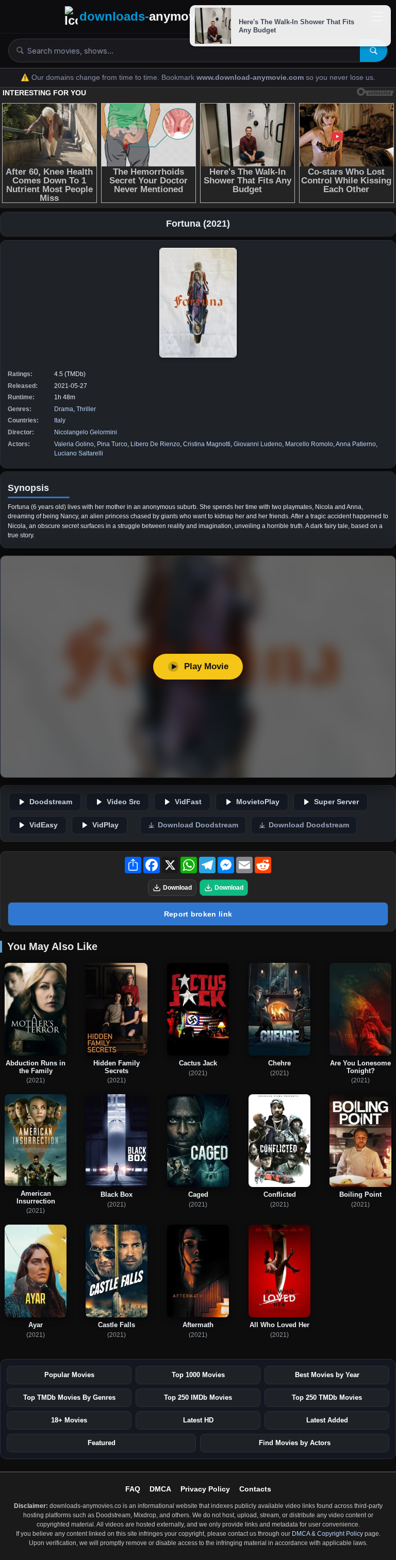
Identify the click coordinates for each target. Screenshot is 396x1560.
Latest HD (198, 1420)
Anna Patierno (356, 444)
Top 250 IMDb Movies (198, 1397)
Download (177, 887)
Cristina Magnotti (206, 444)
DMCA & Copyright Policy (327, 1533)
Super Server (336, 802)
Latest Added (327, 1420)
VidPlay (105, 825)
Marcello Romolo (309, 444)
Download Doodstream (198, 825)
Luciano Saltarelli (78, 453)
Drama (63, 409)
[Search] (373, 50)
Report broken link (198, 914)
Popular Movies (69, 1375)
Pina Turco (112, 444)
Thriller (86, 409)
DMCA (160, 1489)
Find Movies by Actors (295, 1443)
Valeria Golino (74, 444)
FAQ (132, 1489)
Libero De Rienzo (155, 444)
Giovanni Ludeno (258, 444)
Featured (102, 1443)
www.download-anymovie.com (251, 77)
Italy (59, 420)
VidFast (188, 802)
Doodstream (50, 802)
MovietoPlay (257, 802)
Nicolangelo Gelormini (85, 432)
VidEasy (43, 825)
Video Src (123, 802)
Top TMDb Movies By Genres (69, 1397)
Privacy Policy (205, 1489)
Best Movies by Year (327, 1375)
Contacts (255, 1489)
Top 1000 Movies (198, 1375)
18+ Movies (69, 1420)
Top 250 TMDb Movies (327, 1397)
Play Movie (206, 666)
